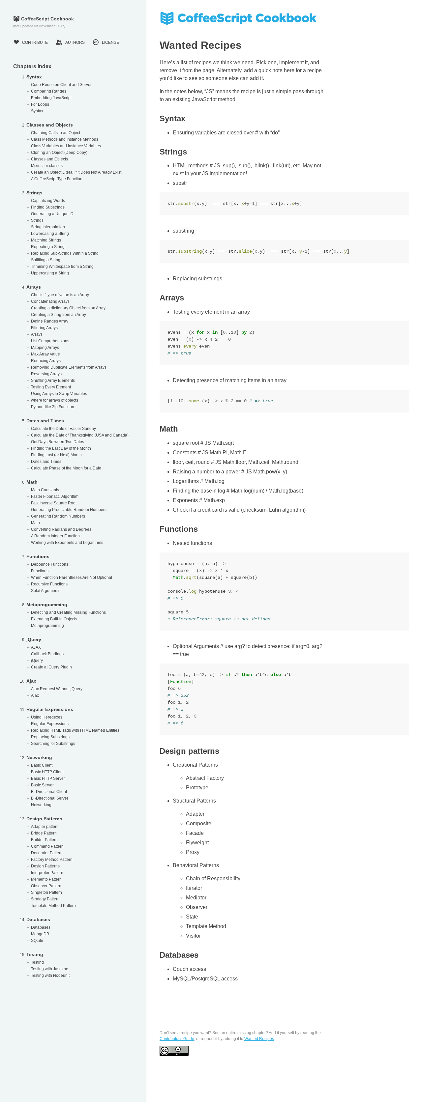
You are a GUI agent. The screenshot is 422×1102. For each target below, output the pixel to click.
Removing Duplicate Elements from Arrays (68, 367)
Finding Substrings (48, 207)
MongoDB (40, 934)
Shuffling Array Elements (53, 380)
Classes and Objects (49, 124)
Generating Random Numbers (58, 516)
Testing (34, 954)
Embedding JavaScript (51, 98)
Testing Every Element (51, 387)
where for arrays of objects (54, 400)
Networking (39, 757)
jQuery (33, 639)
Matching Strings (46, 240)
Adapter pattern (45, 826)
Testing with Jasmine (49, 969)
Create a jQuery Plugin (51, 667)
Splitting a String (45, 260)
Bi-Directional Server (49, 798)
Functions (37, 556)
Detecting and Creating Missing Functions (68, 612)
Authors (70, 42)
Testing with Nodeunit (50, 975)
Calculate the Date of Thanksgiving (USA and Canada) (80, 435)
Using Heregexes (46, 717)
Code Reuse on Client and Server (61, 84)
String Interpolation (48, 227)
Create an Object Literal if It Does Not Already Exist (76, 172)
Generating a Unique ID (52, 214)
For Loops (40, 104)
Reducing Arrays (46, 360)
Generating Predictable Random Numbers (68, 509)
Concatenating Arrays (50, 301)
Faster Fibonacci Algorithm (54, 496)
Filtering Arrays (44, 327)
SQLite (37, 940)
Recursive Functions (49, 584)
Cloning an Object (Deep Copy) (59, 152)
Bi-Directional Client (49, 791)
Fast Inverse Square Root (53, 503)
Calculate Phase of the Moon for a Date (66, 468)
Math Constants (45, 490)
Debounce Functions (49, 564)
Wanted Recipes (259, 1038)
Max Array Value (45, 354)
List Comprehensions (50, 341)
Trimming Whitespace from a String (62, 266)
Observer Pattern (46, 886)
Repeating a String (48, 246)
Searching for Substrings (53, 743)
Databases (38, 919)
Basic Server (42, 785)
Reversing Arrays (46, 374)
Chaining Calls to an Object (55, 132)
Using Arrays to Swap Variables (59, 393)
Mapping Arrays (45, 347)
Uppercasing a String (50, 273)
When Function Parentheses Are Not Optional (71, 577)
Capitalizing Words (48, 200)
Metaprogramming (46, 604)
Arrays (33, 287)
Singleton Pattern (46, 892)
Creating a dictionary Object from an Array (68, 308)
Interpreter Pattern (47, 872)
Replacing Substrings (50, 737)
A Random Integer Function (55, 536)
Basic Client (41, 765)
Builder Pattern (44, 839)
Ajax (31, 681)
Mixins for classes (47, 165)
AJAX (36, 647)
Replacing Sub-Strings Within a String (65, 253)
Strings (34, 192)
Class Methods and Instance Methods (64, 139)
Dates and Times (45, 420)
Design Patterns (44, 818)
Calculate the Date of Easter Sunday (63, 428)
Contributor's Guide (177, 1038)
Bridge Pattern (44, 833)
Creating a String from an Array (58, 314)
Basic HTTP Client (47, 772)
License (105, 42)
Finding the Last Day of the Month (61, 448)
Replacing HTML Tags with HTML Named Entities (75, 730)
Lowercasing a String (50, 233)
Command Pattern (47, 846)
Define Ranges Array (49, 321)
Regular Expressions (49, 709)
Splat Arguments (45, 590)
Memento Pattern (46, 879)
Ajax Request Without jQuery (56, 689)
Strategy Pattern (45, 899)
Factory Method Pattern (52, 859)
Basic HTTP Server (48, 778)
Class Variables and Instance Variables (66, 146)
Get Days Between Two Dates (57, 441)
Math (32, 482)
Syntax (34, 76)
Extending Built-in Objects (54, 619)
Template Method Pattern (53, 905)
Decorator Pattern (47, 853)
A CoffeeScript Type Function (56, 179)
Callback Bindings (47, 654)
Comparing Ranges (48, 91)
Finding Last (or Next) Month (56, 455)
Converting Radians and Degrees (61, 529)
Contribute (30, 42)
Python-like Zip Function (52, 407)
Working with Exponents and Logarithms (67, 542)
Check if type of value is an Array (60, 295)
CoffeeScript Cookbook (43, 18)
